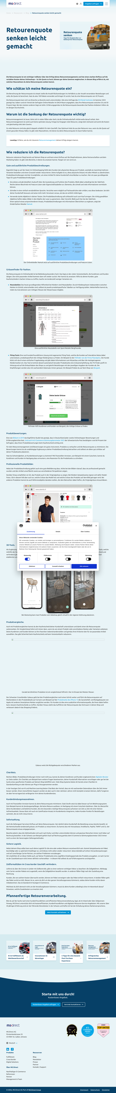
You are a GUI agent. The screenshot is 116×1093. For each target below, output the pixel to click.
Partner (9, 1077)
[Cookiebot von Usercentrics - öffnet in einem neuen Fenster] (84, 525)
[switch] (47, 559)
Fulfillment (10, 1057)
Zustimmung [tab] (31, 531)
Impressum (84, 1090)
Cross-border (11, 1059)
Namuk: (30, 204)
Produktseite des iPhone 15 (68, 700)
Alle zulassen (84, 566)
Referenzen (10, 1074)
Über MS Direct (12, 1067)
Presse (35, 1062)
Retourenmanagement (47, 140)
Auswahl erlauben (58, 566)
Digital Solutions (12, 1062)
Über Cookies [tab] (85, 531)
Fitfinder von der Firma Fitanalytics (88, 358)
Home (8, 13)
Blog (27, 13)
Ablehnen (32, 566)
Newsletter (37, 1059)
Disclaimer (106, 1090)
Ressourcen (18, 13)
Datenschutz (95, 1090)
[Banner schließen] (96, 525)
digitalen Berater (102, 777)
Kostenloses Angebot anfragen (44, 1004)
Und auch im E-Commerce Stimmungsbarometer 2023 (44, 440)
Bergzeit (97, 368)
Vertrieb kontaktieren (72, 1004)
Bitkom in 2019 (18, 438)
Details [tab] (58, 531)
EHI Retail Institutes (85, 100)
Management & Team (14, 1079)
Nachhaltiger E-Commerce (16, 1072)
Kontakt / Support (39, 1067)
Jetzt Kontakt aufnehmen (56, 912)
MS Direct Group (35, 1090)
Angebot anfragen (92, 4)
